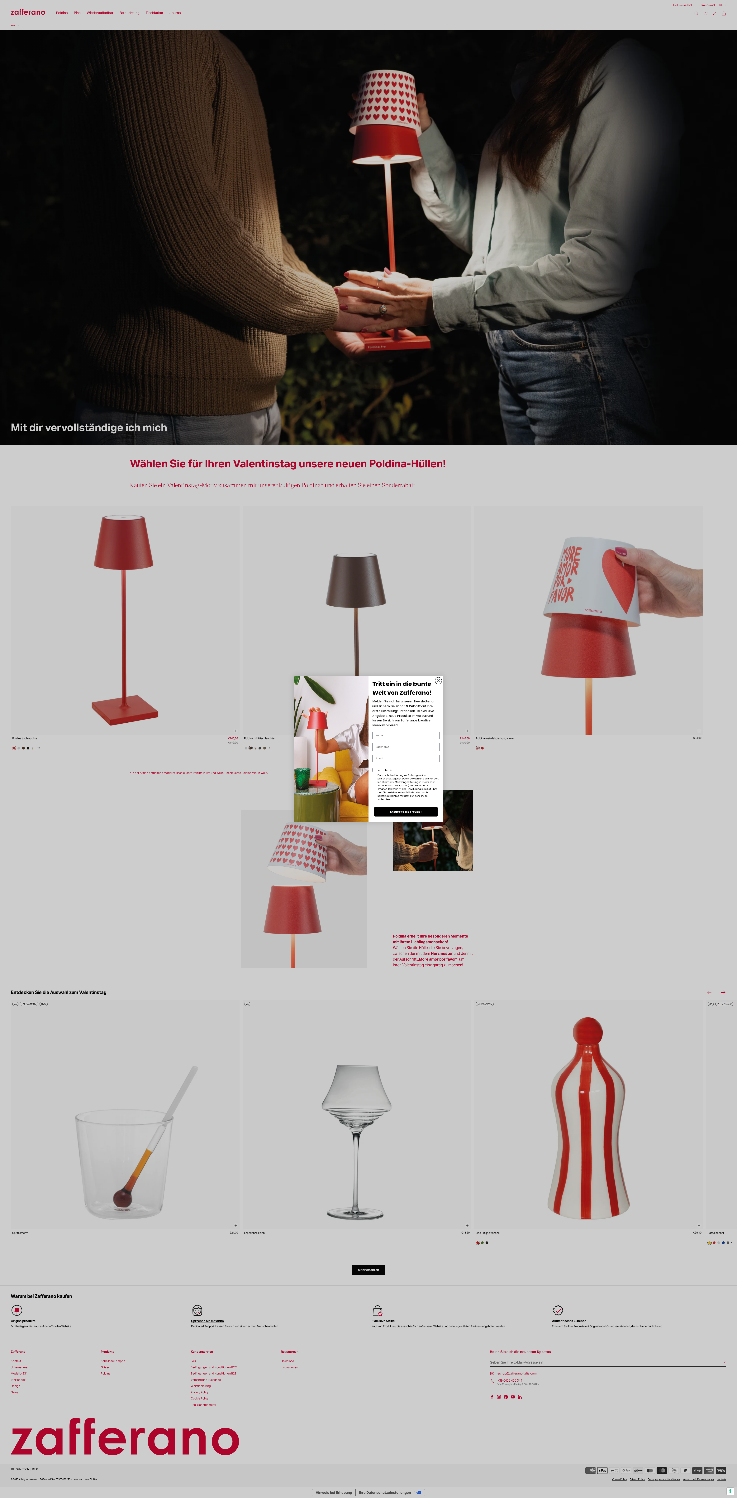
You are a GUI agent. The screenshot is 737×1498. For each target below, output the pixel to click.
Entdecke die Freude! (406, 812)
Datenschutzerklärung (390, 775)
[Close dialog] (438, 680)
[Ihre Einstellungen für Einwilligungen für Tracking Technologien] (730, 1491)
